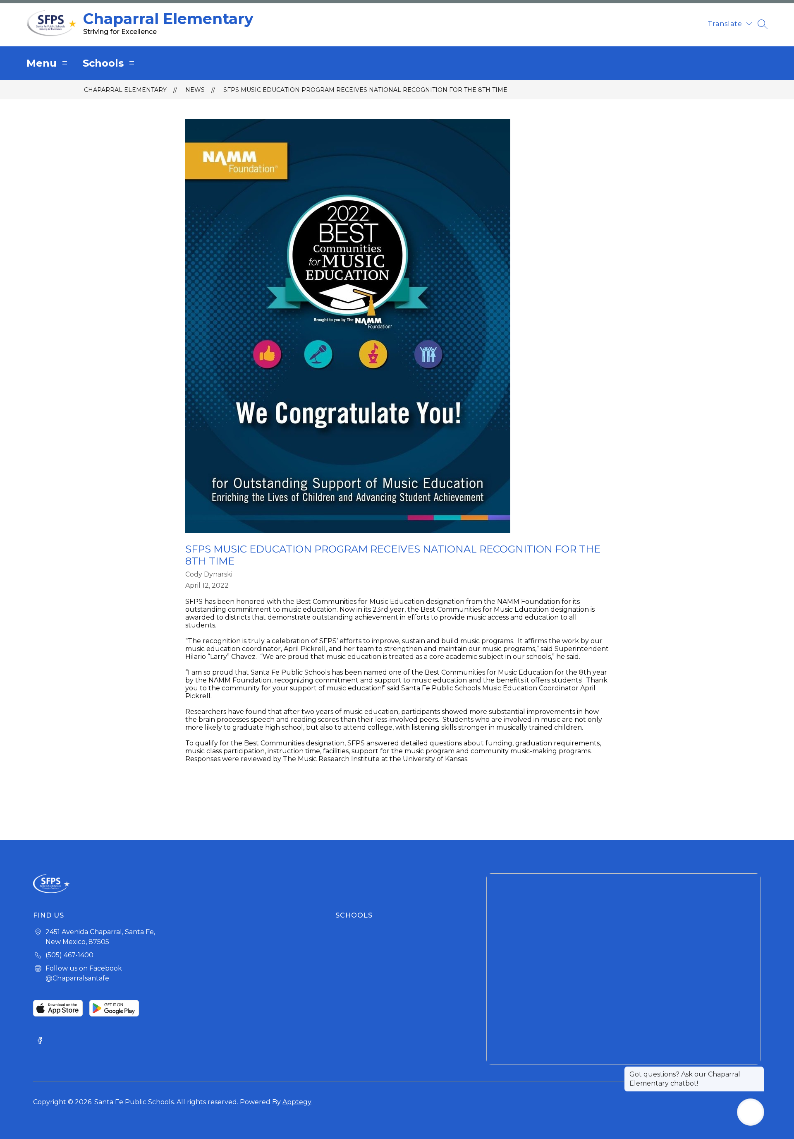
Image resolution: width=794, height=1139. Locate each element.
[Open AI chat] (750, 1112)
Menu (41, 63)
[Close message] (757, 1070)
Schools (103, 63)
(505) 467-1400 (69, 955)
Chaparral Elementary (125, 90)
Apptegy (296, 1102)
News (195, 90)
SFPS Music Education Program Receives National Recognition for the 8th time (365, 90)
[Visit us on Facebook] (39, 1041)
